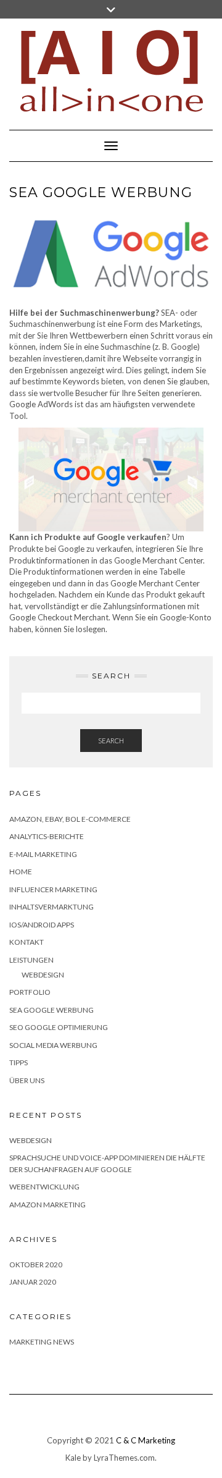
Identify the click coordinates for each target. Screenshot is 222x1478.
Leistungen (31, 960)
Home (20, 871)
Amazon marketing (47, 1204)
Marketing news (41, 1341)
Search (111, 741)
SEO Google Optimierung (58, 1027)
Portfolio (30, 992)
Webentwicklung (44, 1186)
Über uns (26, 1080)
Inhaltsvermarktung (51, 906)
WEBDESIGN (30, 1140)
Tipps (18, 1062)
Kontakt (26, 942)
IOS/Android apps (41, 924)
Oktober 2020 (35, 1264)
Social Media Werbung (53, 1045)
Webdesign (43, 974)
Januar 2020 (32, 1281)
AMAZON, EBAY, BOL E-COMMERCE (70, 819)
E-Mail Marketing (43, 854)
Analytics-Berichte (46, 836)
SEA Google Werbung (51, 1010)
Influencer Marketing (53, 889)
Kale (73, 1458)
